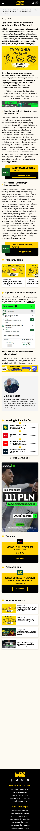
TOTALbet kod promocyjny (15, 91)
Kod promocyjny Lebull (20, 822)
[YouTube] (28, 780)
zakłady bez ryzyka (21, 98)
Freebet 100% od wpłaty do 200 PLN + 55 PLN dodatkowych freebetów (18, 443)
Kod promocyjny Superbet (20, 819)
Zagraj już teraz (24, 175)
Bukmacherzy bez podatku (20, 798)
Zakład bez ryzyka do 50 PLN (18, 435)
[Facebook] (11, 780)
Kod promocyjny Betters (20, 828)
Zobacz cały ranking (20, 458)
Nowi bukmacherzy (20, 801)
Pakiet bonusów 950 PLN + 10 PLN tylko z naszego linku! (18, 451)
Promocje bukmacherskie (20, 789)
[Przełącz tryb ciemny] (36, 2)
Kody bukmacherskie (20, 810)
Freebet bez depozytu (20, 795)
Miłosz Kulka (12, 396)
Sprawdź (33, 427)
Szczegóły (20, 589)
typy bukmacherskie (9, 363)
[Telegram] (16, 780)
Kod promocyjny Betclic (20, 816)
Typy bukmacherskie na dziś (22, 10)
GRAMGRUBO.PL (6, 10)
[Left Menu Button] (3, 2)
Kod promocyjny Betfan (20, 813)
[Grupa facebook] (22, 780)
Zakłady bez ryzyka (20, 792)
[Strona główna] (20, 3)
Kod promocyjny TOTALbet (20, 825)
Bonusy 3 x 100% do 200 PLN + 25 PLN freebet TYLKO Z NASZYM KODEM (18, 427)
